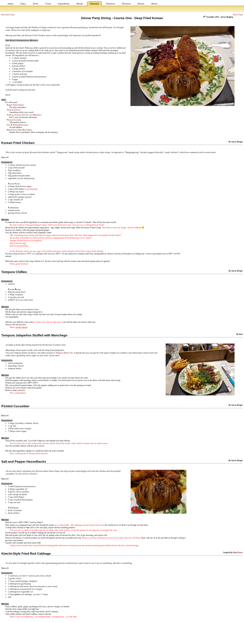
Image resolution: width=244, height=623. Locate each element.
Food (48, 3)
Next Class (238, 14)
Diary (23, 3)
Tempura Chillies (13, 110)
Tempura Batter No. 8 (65, 353)
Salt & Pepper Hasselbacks (17, 125)
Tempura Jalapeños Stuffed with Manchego (24, 115)
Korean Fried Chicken (15, 105)
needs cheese (21, 327)
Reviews (126, 3)
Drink (35, 3)
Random (110, 3)
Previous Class (7, 14)
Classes (94, 3)
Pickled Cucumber (14, 120)
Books (141, 3)
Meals (80, 3)
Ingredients (64, 3)
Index (10, 3)
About (154, 3)
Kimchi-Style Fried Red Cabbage (19, 130)
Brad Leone (238, 552)
